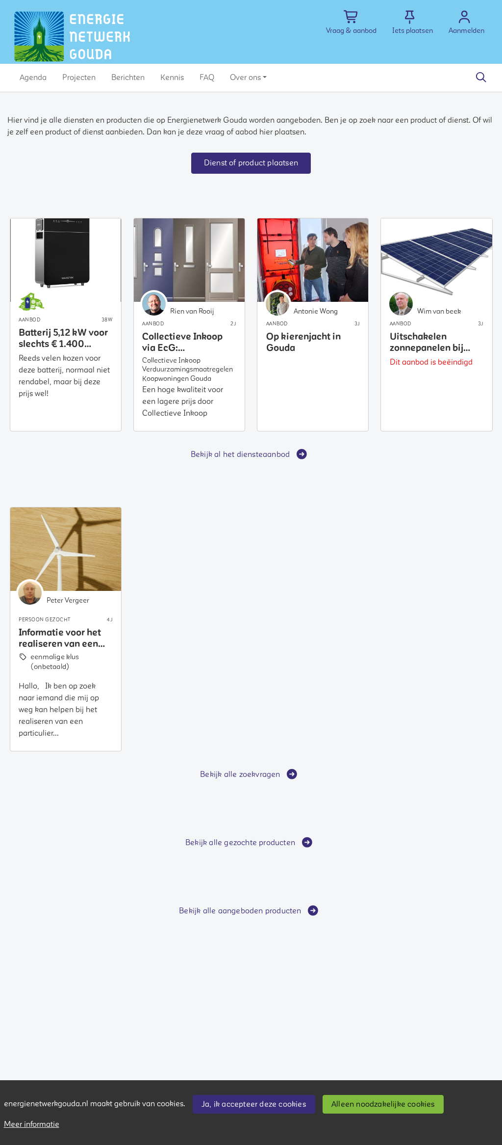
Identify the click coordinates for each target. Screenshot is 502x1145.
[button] (33, 77)
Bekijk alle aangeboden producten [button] (240, 911)
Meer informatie (31, 1124)
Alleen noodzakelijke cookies (383, 1104)
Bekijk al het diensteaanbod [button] (240, 454)
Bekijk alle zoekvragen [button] (240, 774)
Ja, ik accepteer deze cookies (253, 1104)
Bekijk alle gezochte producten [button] (240, 843)
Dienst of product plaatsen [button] (251, 163)
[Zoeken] (481, 77)
